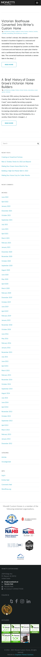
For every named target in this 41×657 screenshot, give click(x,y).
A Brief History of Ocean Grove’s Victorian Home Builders (18, 83)
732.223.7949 (8, 584)
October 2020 (6, 261)
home (22, 31)
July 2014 (5, 398)
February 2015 (6, 375)
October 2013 (6, 416)
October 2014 (6, 384)
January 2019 (6, 320)
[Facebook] (16, 601)
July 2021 (5, 224)
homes (26, 31)
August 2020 (6, 270)
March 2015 (6, 370)
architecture (7, 31)
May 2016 (5, 338)
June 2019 (5, 306)
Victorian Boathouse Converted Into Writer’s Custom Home (18, 24)
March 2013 (6, 430)
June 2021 (5, 229)
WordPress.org (6, 489)
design (13, 31)
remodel (4, 33)
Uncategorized (6, 462)
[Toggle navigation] (37, 3)
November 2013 (7, 411)
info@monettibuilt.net (11, 582)
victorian (24, 33)
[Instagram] (22, 601)
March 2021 (6, 238)
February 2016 (6, 343)
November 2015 (7, 352)
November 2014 (7, 379)
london (36, 31)
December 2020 (7, 252)
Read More (9, 64)
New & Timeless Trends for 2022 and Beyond (16, 162)
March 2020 (6, 288)
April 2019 (5, 311)
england (17, 31)
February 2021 (6, 243)
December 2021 (7, 211)
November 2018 (7, 325)
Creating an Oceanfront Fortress (12, 157)
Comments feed (7, 484)
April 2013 (5, 425)
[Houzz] (11, 601)
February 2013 (6, 434)
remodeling (10, 33)
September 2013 (7, 421)
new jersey (31, 90)
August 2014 (6, 393)
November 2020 (7, 256)
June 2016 (5, 334)
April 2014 (5, 407)
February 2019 (6, 316)
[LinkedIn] (29, 601)
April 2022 (5, 202)
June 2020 (5, 275)
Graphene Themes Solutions (24, 655)
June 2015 (5, 361)
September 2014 (7, 389)
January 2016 (6, 348)
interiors (31, 31)
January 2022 (6, 206)
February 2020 (6, 293)
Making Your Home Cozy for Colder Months (16, 175)
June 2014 (5, 402)
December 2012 (7, 443)
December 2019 (7, 297)
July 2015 (5, 357)
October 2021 (6, 215)
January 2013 (6, 439)
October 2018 (6, 329)
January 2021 (6, 247)
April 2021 (5, 233)
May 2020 (5, 279)
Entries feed (5, 480)
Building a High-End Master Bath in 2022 (15, 171)
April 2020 (5, 284)
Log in (3, 475)
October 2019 (6, 302)
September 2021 (7, 220)
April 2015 (5, 366)
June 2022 (5, 197)
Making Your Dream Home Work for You (15, 166)
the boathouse (18, 33)
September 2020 (7, 265)
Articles (4, 457)
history (17, 90)
